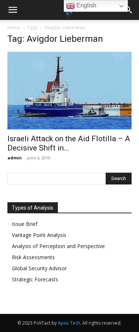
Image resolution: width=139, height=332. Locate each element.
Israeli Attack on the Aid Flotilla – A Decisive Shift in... (68, 143)
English (85, 5)
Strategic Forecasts (35, 279)
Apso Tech (69, 323)
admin (14, 157)
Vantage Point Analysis (39, 234)
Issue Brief (24, 223)
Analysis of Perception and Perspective (58, 246)
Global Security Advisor (39, 268)
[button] (12, 10)
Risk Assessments (33, 257)
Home (13, 27)
